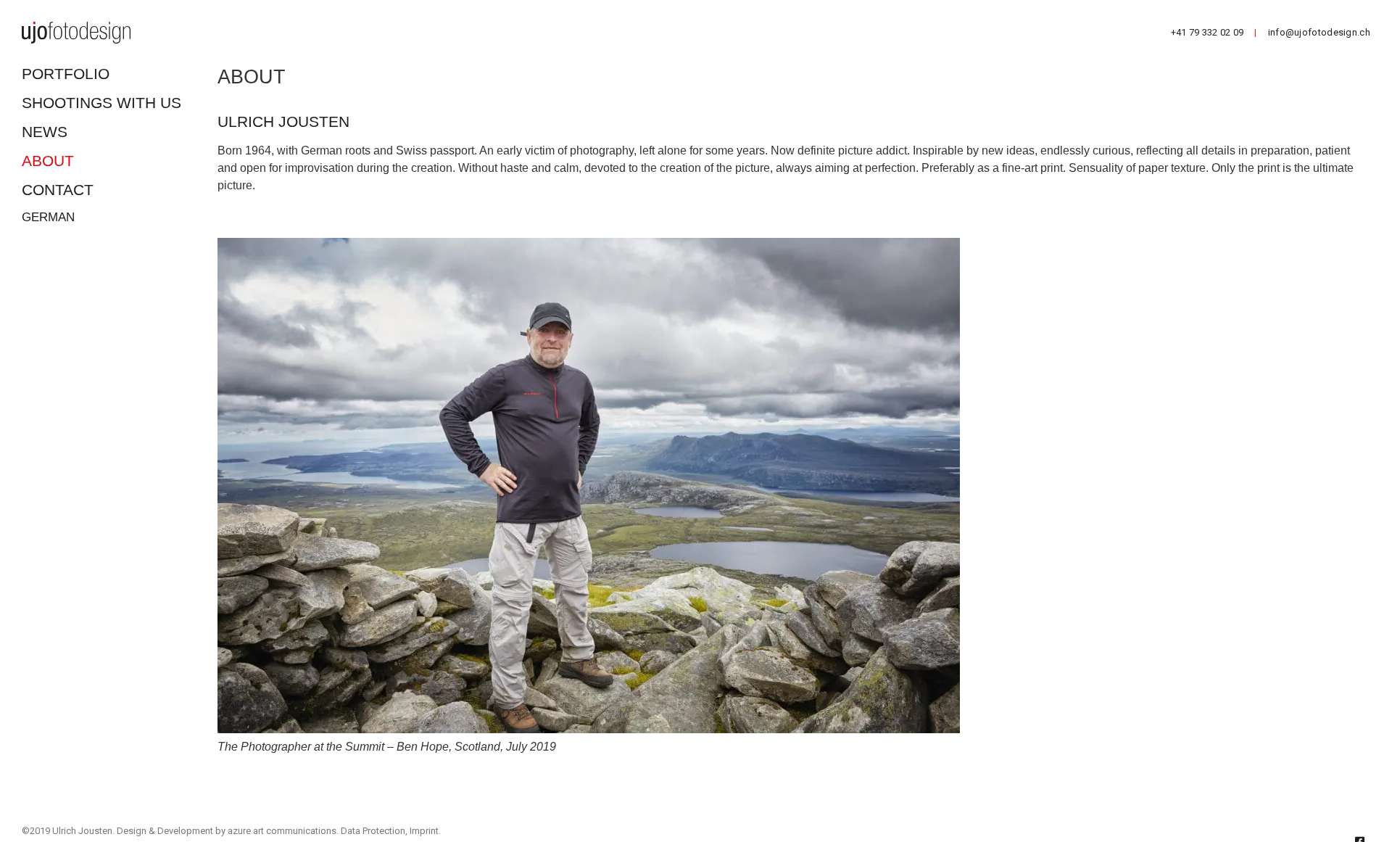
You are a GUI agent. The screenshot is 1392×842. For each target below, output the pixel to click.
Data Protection (373, 830)
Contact (58, 189)
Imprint (424, 830)
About (48, 160)
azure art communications (282, 830)
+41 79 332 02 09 (1207, 32)
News (44, 131)
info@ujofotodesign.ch (1319, 32)
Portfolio (65, 73)
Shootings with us (101, 102)
